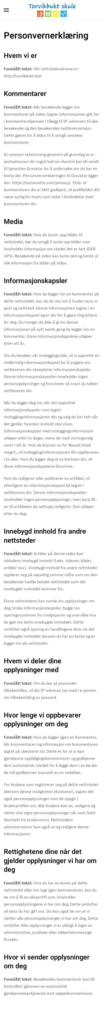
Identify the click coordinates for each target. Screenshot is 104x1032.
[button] (6, 10)
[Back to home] (52, 10)
